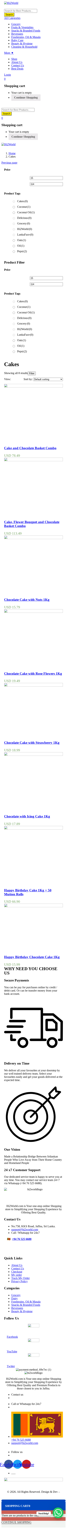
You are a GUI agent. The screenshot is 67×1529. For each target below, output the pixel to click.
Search (9, 14)
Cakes (22, 201)
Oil (20, 245)
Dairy (14, 1298)
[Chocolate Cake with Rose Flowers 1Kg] (33, 611)
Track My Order (20, 1278)
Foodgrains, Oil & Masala (26, 37)
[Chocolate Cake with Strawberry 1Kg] (33, 685)
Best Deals (17, 68)
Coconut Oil (26, 212)
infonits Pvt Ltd (33, 1495)
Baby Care (17, 40)
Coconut (23, 206)
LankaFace (25, 234)
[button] (5, 78)
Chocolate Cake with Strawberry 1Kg (31, 742)
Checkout (16, 1271)
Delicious (24, 217)
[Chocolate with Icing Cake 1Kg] (33, 754)
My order (16, 1274)
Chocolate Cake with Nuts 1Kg (26, 600)
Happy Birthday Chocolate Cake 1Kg (32, 957)
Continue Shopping (26, 97)
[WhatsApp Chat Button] (58, 1512)
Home (12, 153)
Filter (31, 373)
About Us (16, 62)
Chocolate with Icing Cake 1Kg (27, 816)
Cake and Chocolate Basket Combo (30, 448)
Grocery (16, 24)
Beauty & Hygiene (22, 43)
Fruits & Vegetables (22, 27)
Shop (14, 58)
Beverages (17, 33)
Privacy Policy (19, 1281)
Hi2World (24, 229)
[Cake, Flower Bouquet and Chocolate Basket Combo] (33, 460)
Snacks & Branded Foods (25, 30)
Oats (21, 240)
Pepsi (22, 251)
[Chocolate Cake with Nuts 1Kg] (33, 538)
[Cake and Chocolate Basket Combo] (33, 386)
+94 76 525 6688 (21, 1239)
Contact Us (17, 65)
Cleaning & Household (24, 46)
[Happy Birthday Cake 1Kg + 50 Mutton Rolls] (33, 828)
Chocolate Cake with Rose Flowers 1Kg (33, 673)
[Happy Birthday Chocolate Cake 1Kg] (33, 906)
